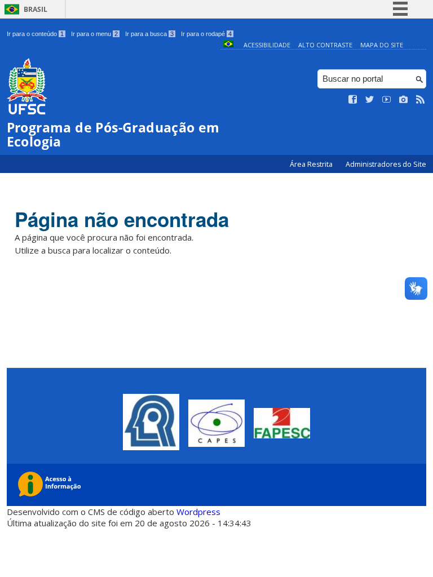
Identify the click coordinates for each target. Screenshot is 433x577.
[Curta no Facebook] (352, 99)
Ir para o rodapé (206, 33)
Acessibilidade (267, 45)
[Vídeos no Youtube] (386, 99)
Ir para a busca (149, 33)
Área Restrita (312, 164)
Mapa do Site (381, 45)
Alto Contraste (325, 45)
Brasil (35, 9)
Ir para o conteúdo (35, 33)
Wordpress (198, 511)
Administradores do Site (386, 164)
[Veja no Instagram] (403, 99)
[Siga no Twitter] (369, 99)
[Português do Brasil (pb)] (228, 45)
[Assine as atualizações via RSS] (420, 99)
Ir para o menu (94, 33)
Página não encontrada (122, 219)
